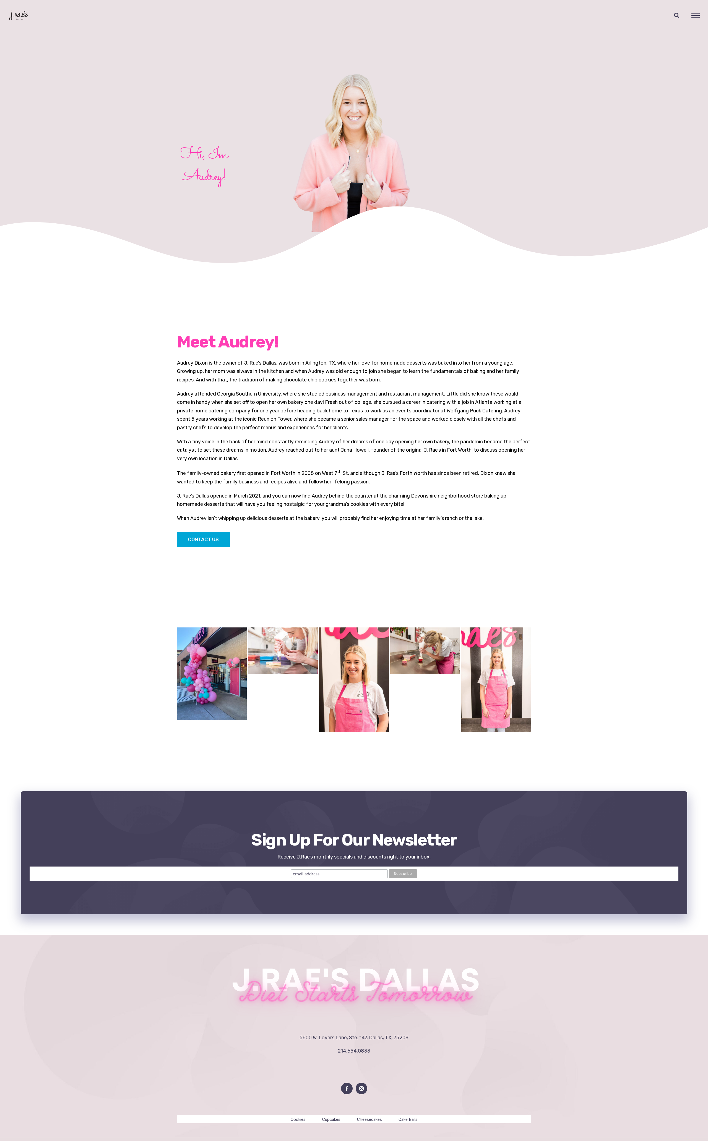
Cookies (298, 1119)
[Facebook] (347, 1088)
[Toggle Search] (676, 15)
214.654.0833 (354, 1051)
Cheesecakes (369, 1119)
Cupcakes (331, 1119)
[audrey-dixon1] (354, 68)
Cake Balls (408, 1119)
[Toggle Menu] (695, 15)
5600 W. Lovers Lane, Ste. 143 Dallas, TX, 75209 (354, 1038)
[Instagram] (361, 1088)
